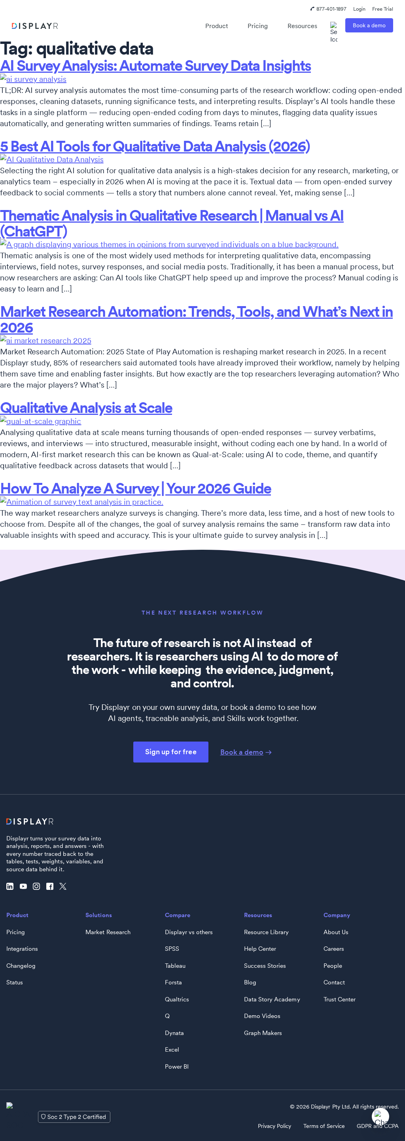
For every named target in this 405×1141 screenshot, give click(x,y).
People (333, 965)
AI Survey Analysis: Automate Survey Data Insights (155, 65)
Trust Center (340, 999)
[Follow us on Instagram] (38, 886)
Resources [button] (302, 26)
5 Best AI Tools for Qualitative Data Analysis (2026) (155, 146)
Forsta (173, 982)
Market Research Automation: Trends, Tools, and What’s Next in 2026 (196, 319)
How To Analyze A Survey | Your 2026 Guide (135, 488)
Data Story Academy (272, 999)
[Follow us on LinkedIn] (11, 886)
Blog (250, 982)
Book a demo (369, 25)
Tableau (175, 965)
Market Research (107, 932)
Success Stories (265, 965)
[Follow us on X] (64, 886)
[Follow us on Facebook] (51, 886)
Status (14, 982)
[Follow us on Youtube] (25, 886)
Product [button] (216, 26)
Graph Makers (263, 1033)
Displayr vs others (189, 932)
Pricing (258, 26)
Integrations (22, 948)
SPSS (172, 948)
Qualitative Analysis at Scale (86, 407)
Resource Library (266, 932)
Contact (334, 982)
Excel (172, 1049)
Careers (334, 948)
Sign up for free (170, 751)
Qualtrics (177, 999)
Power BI (177, 1066)
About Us (336, 932)
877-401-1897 (331, 9)
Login (359, 9)
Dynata (174, 1033)
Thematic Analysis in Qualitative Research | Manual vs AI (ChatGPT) (172, 223)
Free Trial (382, 9)
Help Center (260, 948)
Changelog (21, 965)
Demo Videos (262, 1016)
